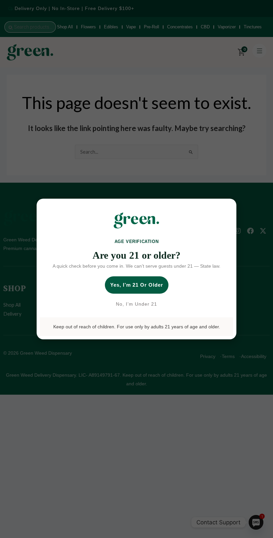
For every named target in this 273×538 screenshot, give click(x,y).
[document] (136, 269)
